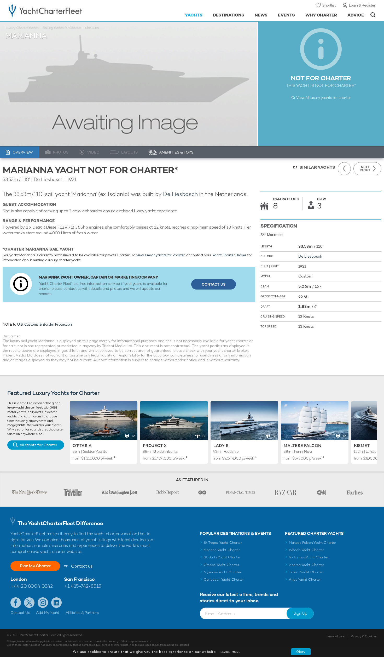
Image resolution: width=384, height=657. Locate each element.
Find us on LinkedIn (56, 602)
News (261, 15)
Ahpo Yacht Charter (305, 579)
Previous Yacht (344, 168)
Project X (155, 445)
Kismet (362, 445)
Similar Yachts (317, 167)
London (18, 579)
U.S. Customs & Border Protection (44, 324)
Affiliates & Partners (82, 612)
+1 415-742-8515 (82, 586)
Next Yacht (365, 168)
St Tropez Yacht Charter (223, 542)
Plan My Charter (35, 566)
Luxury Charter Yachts (21, 27)
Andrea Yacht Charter (306, 565)
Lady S (221, 445)
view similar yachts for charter (160, 255)
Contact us (81, 566)
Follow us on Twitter (29, 602)
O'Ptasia (82, 445)
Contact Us (213, 284)
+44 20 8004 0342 (31, 586)
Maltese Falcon (302, 445)
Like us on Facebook (15, 602)
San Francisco (79, 579)
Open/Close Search (372, 14)
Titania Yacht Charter (306, 572)
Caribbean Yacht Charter (224, 579)
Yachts (193, 15)
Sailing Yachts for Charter (61, 27)
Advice (355, 15)
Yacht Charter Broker (229, 255)
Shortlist (329, 5)
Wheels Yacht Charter (306, 550)
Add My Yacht (47, 612)
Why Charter (321, 15)
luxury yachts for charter (330, 97)
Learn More (230, 652)
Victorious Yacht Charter (308, 557)
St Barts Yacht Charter (222, 557)
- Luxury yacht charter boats (62, 10)
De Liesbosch (180, 193)
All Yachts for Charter (38, 445)
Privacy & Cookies (364, 636)
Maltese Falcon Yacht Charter (312, 542)
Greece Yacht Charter (221, 565)
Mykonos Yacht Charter (222, 572)
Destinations (229, 15)
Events (286, 15)
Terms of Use (335, 636)
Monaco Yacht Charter (222, 550)
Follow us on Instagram (43, 602)
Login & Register (362, 5)
